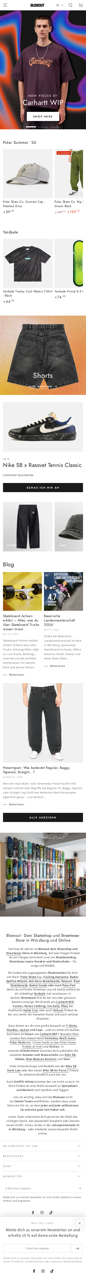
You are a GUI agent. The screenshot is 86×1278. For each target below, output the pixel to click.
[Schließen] (79, 1223)
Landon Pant (18, 1038)
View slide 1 (31, 124)
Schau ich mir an (43, 488)
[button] (60, 5)
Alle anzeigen (43, 817)
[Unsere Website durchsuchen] (70, 5)
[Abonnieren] (80, 1188)
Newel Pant (35, 1038)
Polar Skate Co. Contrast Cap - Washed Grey (24, 204)
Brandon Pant (69, 1034)
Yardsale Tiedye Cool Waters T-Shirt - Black (28, 293)
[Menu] (5, 5)
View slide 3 (55, 124)
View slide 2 (43, 124)
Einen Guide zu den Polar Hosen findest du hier (49, 1044)
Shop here (43, 116)
